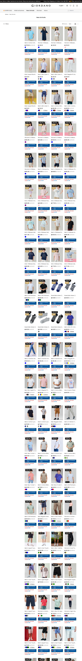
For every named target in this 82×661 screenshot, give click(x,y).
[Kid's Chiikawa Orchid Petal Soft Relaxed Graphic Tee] (31, 191)
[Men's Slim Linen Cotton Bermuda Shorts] (44, 97)
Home (6, 14)
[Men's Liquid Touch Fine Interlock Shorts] (31, 539)
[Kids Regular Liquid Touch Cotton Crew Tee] (70, 570)
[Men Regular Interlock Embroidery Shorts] (57, 412)
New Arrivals (12, 14)
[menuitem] (45, 10)
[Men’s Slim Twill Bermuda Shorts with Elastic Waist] (57, 539)
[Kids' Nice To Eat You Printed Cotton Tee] (31, 444)
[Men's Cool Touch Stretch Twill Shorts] (44, 539)
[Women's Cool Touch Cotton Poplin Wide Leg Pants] (70, 539)
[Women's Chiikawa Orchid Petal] (31, 128)
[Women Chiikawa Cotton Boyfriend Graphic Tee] (70, 33)
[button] (71, 24)
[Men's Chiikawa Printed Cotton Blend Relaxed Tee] (57, 223)
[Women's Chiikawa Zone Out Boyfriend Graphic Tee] (70, 128)
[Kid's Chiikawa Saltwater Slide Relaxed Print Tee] (44, 223)
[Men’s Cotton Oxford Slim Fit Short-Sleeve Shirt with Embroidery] (31, 33)
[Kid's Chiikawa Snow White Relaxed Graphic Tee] (57, 191)
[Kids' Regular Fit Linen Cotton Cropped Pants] (70, 65)
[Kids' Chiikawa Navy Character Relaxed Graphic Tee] (31, 254)
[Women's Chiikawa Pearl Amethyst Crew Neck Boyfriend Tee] (44, 128)
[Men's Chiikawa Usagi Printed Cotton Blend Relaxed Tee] (70, 223)
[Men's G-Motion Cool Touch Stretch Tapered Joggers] (70, 412)
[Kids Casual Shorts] (31, 65)
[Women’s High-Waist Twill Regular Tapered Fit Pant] (70, 602)
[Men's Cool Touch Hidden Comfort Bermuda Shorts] (57, 507)
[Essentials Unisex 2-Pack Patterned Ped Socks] (57, 286)
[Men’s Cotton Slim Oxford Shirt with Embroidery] (57, 97)
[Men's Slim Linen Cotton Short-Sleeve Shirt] (44, 65)
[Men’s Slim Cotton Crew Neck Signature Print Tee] (70, 97)
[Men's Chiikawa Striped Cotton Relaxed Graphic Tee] (57, 160)
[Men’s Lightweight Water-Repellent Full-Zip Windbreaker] (44, 570)
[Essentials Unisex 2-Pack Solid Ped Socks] (44, 318)
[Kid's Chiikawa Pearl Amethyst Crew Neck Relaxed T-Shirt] (57, 254)
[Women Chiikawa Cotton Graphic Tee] (57, 33)
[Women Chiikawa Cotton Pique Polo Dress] (44, 33)
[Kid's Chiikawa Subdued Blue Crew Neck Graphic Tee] (70, 254)
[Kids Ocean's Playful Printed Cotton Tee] (70, 381)
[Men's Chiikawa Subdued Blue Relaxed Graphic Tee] (44, 160)
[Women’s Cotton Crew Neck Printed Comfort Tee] (70, 507)
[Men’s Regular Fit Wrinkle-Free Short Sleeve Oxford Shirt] (70, 349)
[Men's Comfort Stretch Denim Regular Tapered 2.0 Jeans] (31, 349)
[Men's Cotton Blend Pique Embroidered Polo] (57, 381)
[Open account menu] (73, 5)
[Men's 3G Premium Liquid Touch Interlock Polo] (31, 286)
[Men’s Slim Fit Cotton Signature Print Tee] (70, 318)
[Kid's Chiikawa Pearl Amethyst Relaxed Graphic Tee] (44, 191)
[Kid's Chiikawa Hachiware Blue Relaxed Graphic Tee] (70, 191)
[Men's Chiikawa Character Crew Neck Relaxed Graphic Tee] (70, 160)
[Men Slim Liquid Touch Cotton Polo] (31, 381)
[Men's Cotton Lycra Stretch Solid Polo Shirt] (31, 412)
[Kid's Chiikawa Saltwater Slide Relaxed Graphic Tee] (31, 223)
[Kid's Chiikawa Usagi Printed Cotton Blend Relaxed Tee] (44, 254)
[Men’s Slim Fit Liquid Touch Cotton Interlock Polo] (57, 602)
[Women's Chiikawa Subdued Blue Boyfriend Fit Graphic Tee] (57, 128)
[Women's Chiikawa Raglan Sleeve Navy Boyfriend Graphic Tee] (31, 160)
